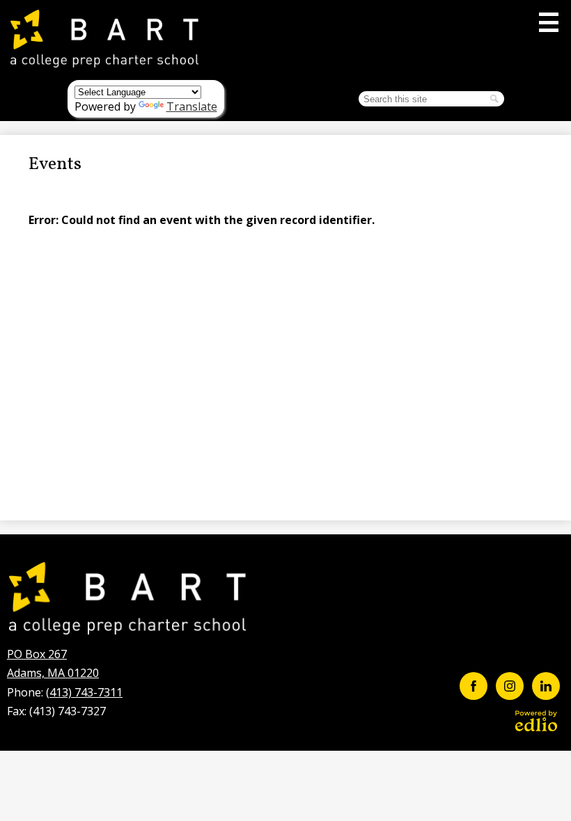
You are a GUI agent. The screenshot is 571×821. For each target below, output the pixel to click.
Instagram (510, 686)
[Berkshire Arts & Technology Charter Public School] (104, 38)
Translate (191, 106)
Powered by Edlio (536, 720)
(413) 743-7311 (84, 692)
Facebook (473, 686)
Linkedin (546, 686)
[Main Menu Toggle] (548, 22)
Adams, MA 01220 (53, 663)
